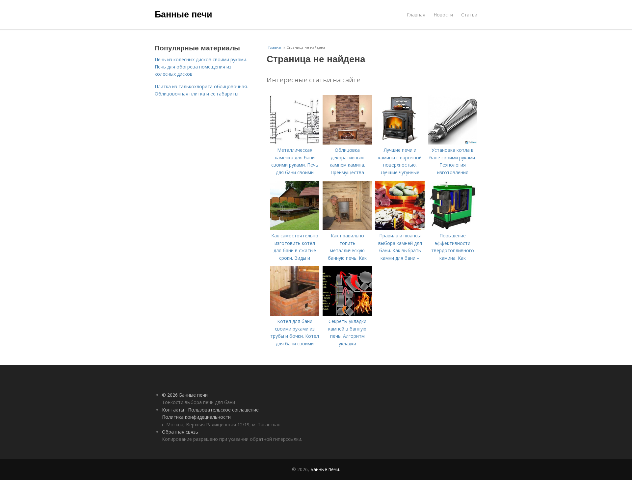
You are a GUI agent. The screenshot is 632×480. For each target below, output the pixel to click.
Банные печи (183, 14)
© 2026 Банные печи (185, 395)
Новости (443, 15)
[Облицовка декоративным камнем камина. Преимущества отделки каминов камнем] (347, 143)
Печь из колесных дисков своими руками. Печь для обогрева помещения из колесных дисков (201, 66)
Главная (416, 15)
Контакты (173, 410)
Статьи (469, 15)
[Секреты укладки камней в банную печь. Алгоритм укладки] (347, 314)
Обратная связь (180, 432)
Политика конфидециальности (196, 417)
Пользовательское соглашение (223, 410)
